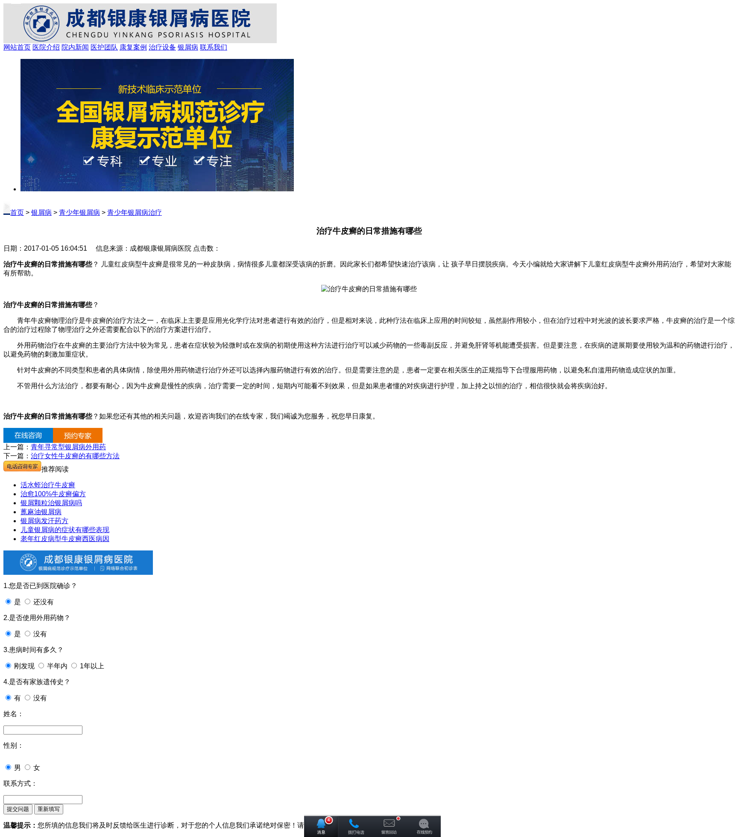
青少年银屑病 (79, 212)
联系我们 (213, 47)
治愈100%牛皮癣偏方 (53, 494)
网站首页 (17, 47)
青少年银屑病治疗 (134, 212)
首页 (17, 212)
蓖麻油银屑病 (41, 511)
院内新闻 (75, 47)
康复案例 (133, 47)
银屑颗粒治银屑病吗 (51, 502)
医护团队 (104, 47)
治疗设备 (162, 47)
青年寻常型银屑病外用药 (68, 447)
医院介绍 (46, 47)
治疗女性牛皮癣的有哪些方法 (75, 455)
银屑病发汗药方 (44, 520)
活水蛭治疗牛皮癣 (47, 485)
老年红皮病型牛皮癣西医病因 (64, 538)
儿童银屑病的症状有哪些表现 (64, 529)
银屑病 (188, 47)
